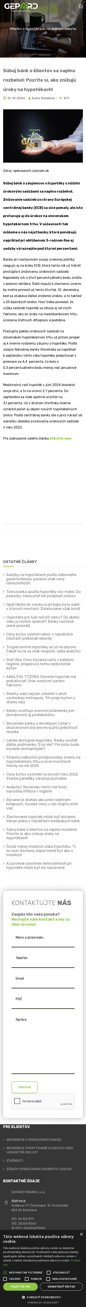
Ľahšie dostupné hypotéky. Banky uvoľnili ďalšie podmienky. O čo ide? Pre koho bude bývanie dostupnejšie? (42, 744)
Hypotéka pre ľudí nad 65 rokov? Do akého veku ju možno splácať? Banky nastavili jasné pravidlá (43, 621)
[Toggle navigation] (81, 6)
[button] (43, 1297)
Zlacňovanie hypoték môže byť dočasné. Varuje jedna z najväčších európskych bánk (43, 818)
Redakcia (48, 98)
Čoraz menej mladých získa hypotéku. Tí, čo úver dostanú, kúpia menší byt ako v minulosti (41, 850)
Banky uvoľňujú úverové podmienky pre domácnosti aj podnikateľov (40, 712)
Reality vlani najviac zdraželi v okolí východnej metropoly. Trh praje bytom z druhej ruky (41, 697)
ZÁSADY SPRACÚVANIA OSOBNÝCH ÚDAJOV (39, 1169)
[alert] (43, 1268)
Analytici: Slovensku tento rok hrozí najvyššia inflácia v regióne (36, 789)
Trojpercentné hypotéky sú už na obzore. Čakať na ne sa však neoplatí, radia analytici (43, 649)
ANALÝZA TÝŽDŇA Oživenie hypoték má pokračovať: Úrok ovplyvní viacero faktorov (41, 680)
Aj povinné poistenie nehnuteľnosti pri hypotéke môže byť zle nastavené (39, 865)
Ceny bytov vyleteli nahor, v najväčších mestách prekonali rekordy (39, 636)
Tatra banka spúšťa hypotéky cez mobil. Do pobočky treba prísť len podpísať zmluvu (43, 593)
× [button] (81, 1234)
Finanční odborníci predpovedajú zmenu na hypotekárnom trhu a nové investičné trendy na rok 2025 (43, 761)
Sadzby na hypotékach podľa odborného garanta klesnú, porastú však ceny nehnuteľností (41, 578)
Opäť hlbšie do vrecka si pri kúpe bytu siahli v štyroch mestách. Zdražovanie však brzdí (43, 606)
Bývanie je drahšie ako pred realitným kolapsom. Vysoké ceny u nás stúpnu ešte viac (42, 804)
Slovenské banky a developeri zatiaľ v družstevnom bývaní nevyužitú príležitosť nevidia (41, 727)
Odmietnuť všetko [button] (61, 1286)
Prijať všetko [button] (20, 1286)
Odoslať (24, 1087)
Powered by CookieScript (43, 1302)
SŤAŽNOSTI (14, 1161)
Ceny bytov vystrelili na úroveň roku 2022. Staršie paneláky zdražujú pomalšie (42, 776)
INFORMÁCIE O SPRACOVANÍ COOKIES (33, 1140)
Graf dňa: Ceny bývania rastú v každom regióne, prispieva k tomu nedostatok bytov (40, 663)
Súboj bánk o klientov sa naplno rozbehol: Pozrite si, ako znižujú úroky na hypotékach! (39, 80)
